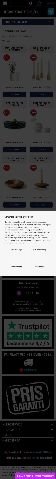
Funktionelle (17, 267)
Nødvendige (17, 250)
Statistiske (41, 267)
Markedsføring (40, 250)
